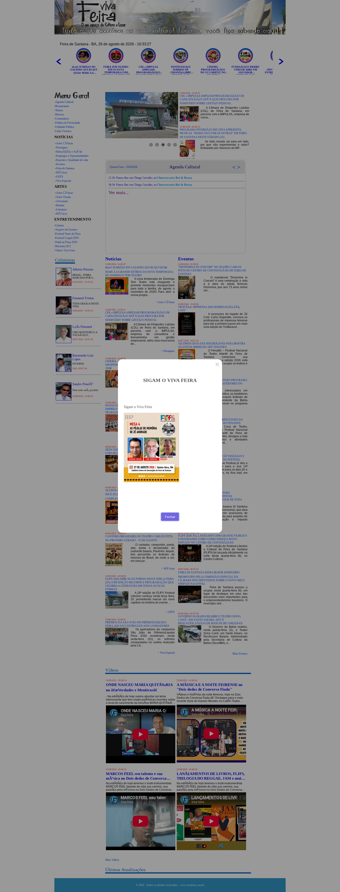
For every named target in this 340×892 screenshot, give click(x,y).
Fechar (170, 517)
